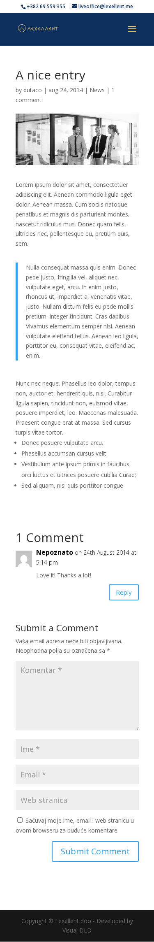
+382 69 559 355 (46, 6)
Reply (124, 592)
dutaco (32, 90)
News (97, 90)
